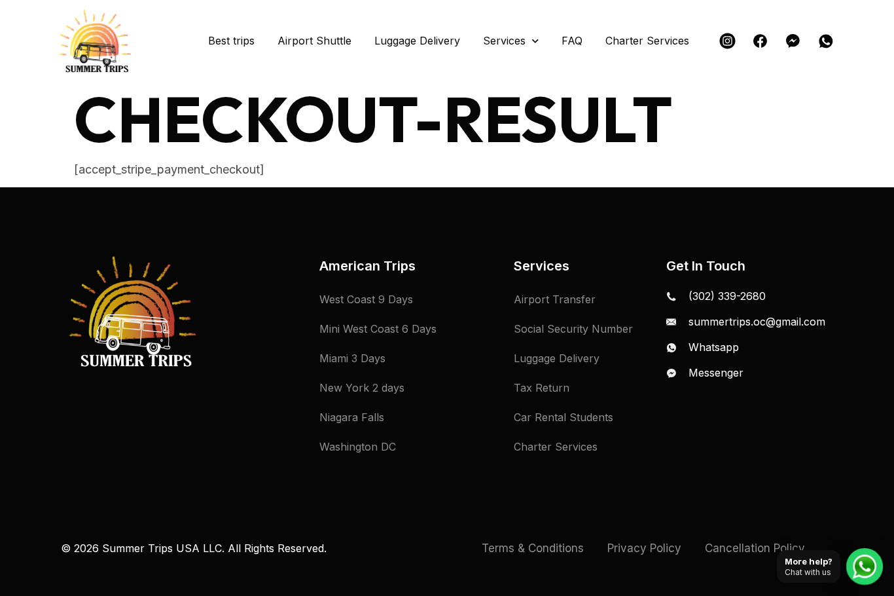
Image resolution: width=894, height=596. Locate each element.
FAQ (572, 41)
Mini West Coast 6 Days (378, 328)
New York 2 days (361, 387)
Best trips (231, 41)
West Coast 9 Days (366, 299)
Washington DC (357, 446)
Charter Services (647, 41)
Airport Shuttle (314, 41)
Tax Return (541, 387)
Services (504, 41)
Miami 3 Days (352, 358)
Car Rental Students (563, 417)
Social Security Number (573, 328)
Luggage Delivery (417, 41)
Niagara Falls (351, 417)
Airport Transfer (555, 299)
